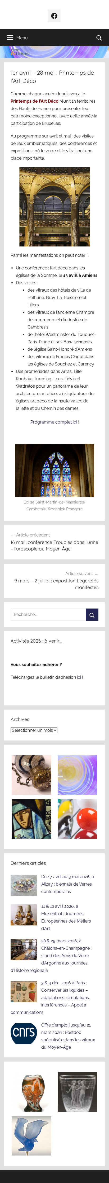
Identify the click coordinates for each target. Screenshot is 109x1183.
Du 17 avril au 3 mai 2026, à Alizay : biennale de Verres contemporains (67, 884)
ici (79, 677)
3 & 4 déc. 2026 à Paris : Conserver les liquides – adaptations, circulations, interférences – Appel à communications (50, 997)
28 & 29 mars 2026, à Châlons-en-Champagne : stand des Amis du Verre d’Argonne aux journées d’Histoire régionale (51, 955)
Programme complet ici (53, 422)
